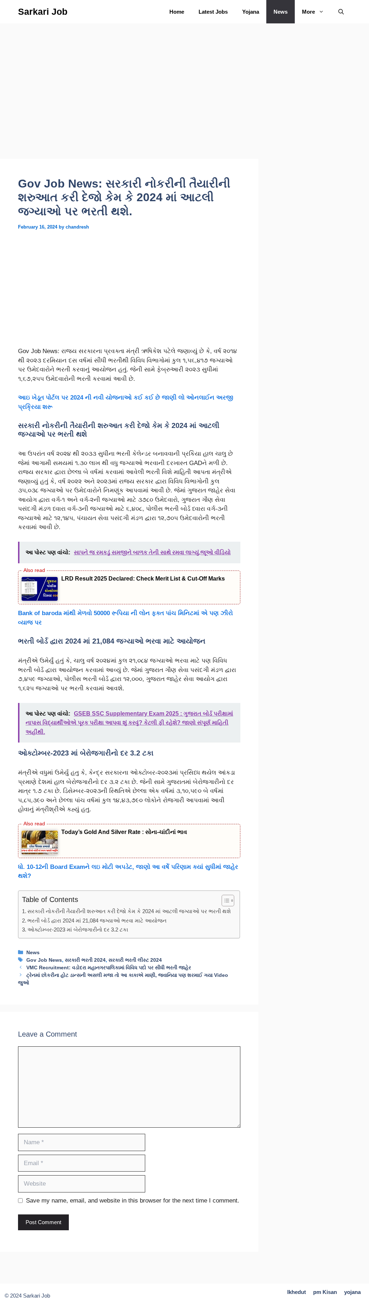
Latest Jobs (213, 12)
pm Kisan (325, 1292)
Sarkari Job (42, 11)
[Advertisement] (129, 105)
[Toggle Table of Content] (224, 900)
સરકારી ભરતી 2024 (85, 960)
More (308, 12)
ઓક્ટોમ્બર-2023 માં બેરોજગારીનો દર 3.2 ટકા (77, 929)
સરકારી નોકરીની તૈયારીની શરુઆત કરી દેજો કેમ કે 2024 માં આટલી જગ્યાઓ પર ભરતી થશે (129, 911)
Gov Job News (44, 960)
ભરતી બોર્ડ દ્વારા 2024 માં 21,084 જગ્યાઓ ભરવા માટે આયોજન (96, 920)
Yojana (250, 12)
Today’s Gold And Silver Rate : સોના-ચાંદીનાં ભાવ (124, 832)
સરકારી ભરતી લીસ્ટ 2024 (135, 960)
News (281, 12)
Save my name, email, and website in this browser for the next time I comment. (132, 1200)
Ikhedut (296, 1292)
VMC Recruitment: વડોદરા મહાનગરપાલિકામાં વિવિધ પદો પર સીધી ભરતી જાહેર (108, 967)
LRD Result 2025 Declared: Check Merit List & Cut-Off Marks (143, 579)
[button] (341, 11)
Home (176, 12)
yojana (352, 1292)
